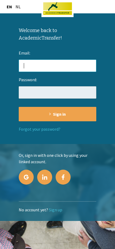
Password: (28, 79)
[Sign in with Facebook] (63, 177)
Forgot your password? (39, 129)
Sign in (59, 114)
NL (18, 6)
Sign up (55, 209)
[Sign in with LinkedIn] (44, 177)
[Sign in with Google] (26, 177)
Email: (24, 53)
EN (9, 6)
